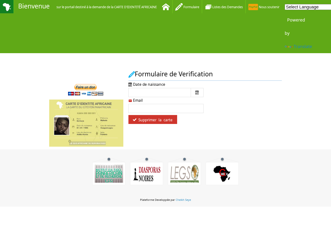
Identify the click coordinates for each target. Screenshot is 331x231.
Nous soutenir (268, 7)
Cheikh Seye (183, 200)
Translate (303, 46)
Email (137, 100)
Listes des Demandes (227, 7)
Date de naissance (148, 84)
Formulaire (191, 7)
